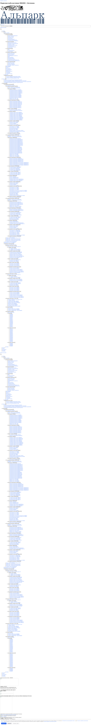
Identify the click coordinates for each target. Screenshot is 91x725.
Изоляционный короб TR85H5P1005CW (16, 143)
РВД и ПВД (8, 66)
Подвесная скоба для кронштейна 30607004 (17, 256)
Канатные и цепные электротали (13, 65)
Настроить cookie (16, 723)
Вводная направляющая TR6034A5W (16, 102)
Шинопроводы (8, 391)
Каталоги (3, 347)
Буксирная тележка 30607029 (14, 265)
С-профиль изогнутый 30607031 (15, 249)
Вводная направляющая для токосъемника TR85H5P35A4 (19, 164)
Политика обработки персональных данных (13, 76)
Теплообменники (9, 69)
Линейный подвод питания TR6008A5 (16, 445)
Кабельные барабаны (11, 64)
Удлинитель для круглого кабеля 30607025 (17, 271)
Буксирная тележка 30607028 (14, 590)
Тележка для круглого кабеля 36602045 (16, 295)
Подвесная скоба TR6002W (14, 121)
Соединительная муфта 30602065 (13, 626)
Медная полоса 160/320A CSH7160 (15, 532)
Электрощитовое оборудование (13, 40)
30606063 (11, 344)
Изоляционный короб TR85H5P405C (16, 150)
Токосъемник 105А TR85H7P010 (15, 231)
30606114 (11, 652)
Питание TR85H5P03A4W (14, 177)
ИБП (9, 49)
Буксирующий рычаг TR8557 (14, 192)
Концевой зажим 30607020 (14, 260)
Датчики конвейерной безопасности (14, 60)
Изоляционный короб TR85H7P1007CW (16, 203)
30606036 (11, 337)
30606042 (11, 664)
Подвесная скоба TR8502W (14, 182)
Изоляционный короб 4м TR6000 (15, 419)
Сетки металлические (11, 384)
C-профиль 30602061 (11, 300)
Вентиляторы (8, 68)
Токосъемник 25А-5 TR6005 (14, 452)
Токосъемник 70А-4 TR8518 (14, 188)
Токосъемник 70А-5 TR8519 (14, 189)
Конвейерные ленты (11, 378)
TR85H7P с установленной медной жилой (15, 525)
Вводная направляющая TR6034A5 (15, 106)
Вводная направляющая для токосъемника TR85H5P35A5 (19, 490)
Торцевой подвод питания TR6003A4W (16, 113)
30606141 (11, 658)
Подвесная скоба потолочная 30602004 (16, 605)
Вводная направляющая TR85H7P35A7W (16, 210)
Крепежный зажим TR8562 (14, 219)
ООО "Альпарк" (7, 32)
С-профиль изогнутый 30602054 (15, 277)
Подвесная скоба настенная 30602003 (16, 279)
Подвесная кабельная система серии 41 (14, 274)
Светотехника (10, 38)
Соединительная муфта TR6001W (15, 109)
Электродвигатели (11, 371)
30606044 (11, 340)
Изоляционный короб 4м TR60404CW (16, 90)
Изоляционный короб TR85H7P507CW (16, 202)
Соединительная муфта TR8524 (15, 217)
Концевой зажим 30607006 (14, 261)
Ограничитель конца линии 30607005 (16, 582)
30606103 (11, 640)
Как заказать (4, 349)
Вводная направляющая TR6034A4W (16, 101)
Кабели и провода (11, 36)
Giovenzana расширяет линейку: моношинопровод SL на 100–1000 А (15, 80)
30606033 (11, 328)
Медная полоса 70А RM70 (14, 154)
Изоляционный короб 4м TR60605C (16, 97)
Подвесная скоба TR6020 (14, 122)
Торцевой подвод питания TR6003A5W (16, 439)
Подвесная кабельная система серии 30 (14, 246)
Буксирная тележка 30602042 (14, 289)
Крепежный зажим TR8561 (14, 218)
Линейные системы (11, 44)
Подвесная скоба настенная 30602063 (14, 302)
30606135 (11, 331)
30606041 (11, 332)
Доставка (3, 350)
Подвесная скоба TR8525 (14, 183)
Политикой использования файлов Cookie (69, 720)
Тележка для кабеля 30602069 (14, 293)
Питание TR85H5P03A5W (14, 178)
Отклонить (9, 723)
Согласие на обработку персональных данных (13, 77)
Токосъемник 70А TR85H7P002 (15, 230)
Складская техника (9, 73)
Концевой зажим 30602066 (12, 303)
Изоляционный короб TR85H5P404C (16, 472)
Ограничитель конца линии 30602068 (14, 306)
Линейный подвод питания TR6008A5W (16, 118)
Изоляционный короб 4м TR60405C (16, 96)
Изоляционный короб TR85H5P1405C (16, 478)
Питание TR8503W (13, 176)
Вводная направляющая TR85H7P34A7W (16, 209)
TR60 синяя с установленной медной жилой (13, 238)
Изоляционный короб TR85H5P (15, 146)
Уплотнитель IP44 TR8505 (14, 185)
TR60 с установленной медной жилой (14, 413)
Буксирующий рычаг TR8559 (14, 234)
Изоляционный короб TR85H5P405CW (16, 140)
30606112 (11, 325)
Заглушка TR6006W (13, 123)
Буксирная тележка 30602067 (12, 305)
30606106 (11, 323)
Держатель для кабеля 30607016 (15, 272)
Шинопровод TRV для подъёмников (10, 567)
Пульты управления (11, 63)
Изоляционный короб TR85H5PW (15, 138)
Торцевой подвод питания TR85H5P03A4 (16, 179)
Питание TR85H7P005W (14, 221)
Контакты (3, 676)
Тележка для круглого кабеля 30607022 (16, 270)
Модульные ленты (11, 54)
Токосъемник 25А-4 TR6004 (14, 126)
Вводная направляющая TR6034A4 (15, 105)
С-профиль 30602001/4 (13, 276)
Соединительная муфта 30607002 (15, 259)
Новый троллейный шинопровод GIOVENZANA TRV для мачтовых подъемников (17, 81)
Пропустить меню (3, 27)
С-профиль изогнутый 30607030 (15, 250)
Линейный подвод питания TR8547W (16, 180)
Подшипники (10, 47)
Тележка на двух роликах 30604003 (13, 308)
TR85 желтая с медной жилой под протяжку (13, 239)
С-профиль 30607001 (13, 248)
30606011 (11, 317)
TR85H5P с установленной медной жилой (15, 136)
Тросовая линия (10, 633)
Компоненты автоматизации (12, 45)
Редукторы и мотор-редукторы (13, 43)
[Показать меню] (0, 28)
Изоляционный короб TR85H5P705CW (16, 467)
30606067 (11, 671)
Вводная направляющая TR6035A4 (15, 432)
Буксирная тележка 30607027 (14, 264)
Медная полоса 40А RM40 (14, 153)
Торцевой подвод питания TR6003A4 (16, 114)
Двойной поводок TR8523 (14, 194)
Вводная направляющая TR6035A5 (15, 107)
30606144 (11, 341)
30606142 (11, 339)
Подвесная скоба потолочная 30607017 (16, 255)
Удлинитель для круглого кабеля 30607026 (17, 297)
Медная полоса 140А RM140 (14, 156)
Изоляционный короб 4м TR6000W (15, 89)
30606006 (11, 322)
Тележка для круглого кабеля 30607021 (16, 269)
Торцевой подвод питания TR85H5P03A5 (16, 505)
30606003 (11, 314)
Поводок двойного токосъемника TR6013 (16, 130)
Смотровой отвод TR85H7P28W (15, 213)
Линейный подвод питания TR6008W (16, 116)
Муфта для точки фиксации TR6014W (16, 110)
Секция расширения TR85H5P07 (15, 167)
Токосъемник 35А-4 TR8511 (14, 512)
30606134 (11, 336)
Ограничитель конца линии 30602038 (16, 280)
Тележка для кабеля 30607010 (14, 267)
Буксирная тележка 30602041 (14, 288)
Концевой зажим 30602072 (14, 285)
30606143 (11, 334)
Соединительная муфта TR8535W (15, 173)
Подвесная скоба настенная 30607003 (16, 254)
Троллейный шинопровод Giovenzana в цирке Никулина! (13, 82)
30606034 (11, 335)
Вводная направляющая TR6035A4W (16, 103)
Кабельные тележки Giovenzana (11, 244)
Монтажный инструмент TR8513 (15, 197)
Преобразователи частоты (12, 42)
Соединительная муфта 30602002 (15, 282)
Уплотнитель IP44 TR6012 (14, 124)
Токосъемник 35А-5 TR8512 (14, 187)
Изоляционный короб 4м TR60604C (16, 95)
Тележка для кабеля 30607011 (14, 268)
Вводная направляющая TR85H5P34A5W (16, 485)
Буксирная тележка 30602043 (14, 290)
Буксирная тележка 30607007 (14, 263)
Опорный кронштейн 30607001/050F (16, 577)
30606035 (11, 330)
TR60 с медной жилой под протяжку (14, 87)
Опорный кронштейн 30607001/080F (16, 252)
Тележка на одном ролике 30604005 (14, 309)
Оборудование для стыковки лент (13, 59)
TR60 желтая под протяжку (10, 237)
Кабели (7, 346)
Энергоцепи (8, 72)
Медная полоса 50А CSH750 (14, 205)
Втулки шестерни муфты (12, 46)
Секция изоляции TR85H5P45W (15, 170)
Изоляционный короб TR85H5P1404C (16, 149)
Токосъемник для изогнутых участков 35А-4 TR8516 (18, 190)
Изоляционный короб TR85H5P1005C (16, 152)
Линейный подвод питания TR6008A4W (16, 117)
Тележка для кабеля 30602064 (12, 304)
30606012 (11, 324)
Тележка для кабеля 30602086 (14, 292)
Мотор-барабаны (10, 57)
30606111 (11, 318)
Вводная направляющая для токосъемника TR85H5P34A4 (19, 162)
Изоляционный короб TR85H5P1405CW (16, 145)
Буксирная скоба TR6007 (14, 128)
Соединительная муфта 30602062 (13, 301)
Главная (3, 356)
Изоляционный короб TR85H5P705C (16, 151)
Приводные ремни (11, 58)
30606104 (11, 321)
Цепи (9, 56)
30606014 (11, 326)
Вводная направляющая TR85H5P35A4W (16, 160)
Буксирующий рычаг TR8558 (14, 233)
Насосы (7, 67)
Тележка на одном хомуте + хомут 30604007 (15, 310)
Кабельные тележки (11, 62)
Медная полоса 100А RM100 (14, 155)
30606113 (11, 320)
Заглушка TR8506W (13, 184)
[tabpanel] (45, 677)
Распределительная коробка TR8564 (16, 540)
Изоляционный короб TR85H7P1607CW (16, 204)
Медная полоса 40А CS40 (14, 98)
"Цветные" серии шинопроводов (11, 241)
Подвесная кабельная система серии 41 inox (15, 299)
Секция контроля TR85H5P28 (14, 168)
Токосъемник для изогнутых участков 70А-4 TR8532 (18, 191)
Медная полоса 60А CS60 (14, 99)
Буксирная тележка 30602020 (14, 613)
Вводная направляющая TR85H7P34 (16, 208)
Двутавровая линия (11, 312)
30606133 (11, 329)
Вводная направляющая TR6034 (15, 426)
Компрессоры (8, 70)
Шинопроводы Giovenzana (10, 85)
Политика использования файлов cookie (12, 403)
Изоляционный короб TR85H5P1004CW (16, 142)
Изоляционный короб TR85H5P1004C (16, 148)
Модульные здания (9, 396)
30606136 (11, 338)
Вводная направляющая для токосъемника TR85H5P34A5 (19, 163)
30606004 (11, 646)
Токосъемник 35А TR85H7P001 (15, 555)
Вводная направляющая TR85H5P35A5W (16, 161)
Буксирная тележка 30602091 (14, 287)
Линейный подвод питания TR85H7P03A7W (17, 223)
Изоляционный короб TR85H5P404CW (16, 139)
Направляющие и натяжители (13, 55)
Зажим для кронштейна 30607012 (15, 253)
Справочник (6, 74)
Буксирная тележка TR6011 (14, 132)
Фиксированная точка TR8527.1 (15, 174)
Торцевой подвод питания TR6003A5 (16, 115)
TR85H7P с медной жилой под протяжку (14, 199)
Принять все (4, 723)
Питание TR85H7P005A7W (14, 547)
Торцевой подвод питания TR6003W (16, 112)
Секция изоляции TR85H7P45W (15, 214)
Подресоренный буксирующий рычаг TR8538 (17, 131)
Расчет (3, 348)
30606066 (11, 345)
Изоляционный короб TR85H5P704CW (16, 141)
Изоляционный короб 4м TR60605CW (16, 93)
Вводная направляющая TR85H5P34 (16, 158)
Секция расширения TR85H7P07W (15, 212)
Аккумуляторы (10, 51)
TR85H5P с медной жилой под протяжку (14, 135)
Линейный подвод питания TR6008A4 (16, 119)
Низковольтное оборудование (13, 35)
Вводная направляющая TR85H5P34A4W (16, 159)
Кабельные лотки (11, 37)
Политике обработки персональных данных (50, 721)
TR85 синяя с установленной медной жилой (13, 240)
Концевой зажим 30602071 (14, 284)
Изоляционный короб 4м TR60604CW (16, 91)
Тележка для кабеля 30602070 (14, 619)
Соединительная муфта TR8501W (15, 172)
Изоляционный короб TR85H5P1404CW (16, 144)
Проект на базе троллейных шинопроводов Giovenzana (13, 79)
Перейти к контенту (3, 0)
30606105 (11, 316)
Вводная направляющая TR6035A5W (16, 104)
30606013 (11, 319)
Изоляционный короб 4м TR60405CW (16, 92)
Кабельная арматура (11, 364)
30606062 (11, 343)
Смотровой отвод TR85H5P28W (15, 169)
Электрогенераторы (11, 50)
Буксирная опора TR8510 (14, 129)
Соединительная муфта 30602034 (15, 283)
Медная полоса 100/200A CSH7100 (15, 206)
